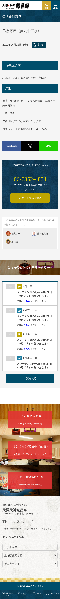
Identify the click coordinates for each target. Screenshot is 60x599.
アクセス (39, 593)
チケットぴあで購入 (30, 197)
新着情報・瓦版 (9, 594)
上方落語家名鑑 (13, 555)
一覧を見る (30, 378)
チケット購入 (54, 593)
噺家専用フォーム (14, 563)
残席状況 (24, 594)
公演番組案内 (12, 547)
